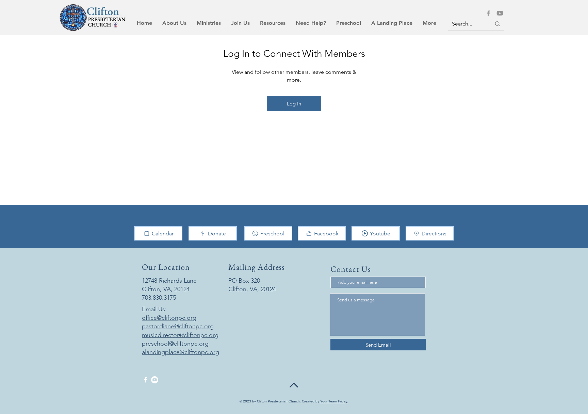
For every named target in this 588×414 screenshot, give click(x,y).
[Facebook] (488, 13)
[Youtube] (500, 13)
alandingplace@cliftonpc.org (180, 352)
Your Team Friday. (334, 401)
